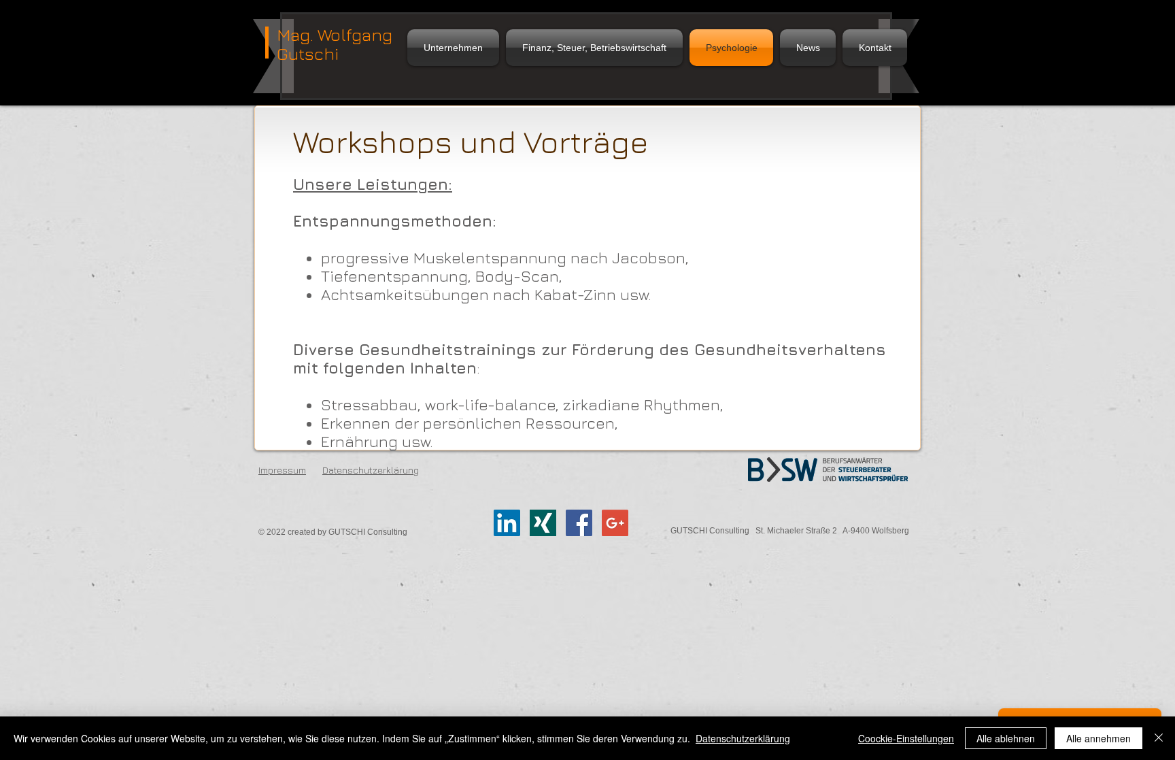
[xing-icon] (543, 523)
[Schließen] (1159, 738)
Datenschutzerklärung (743, 738)
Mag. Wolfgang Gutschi (334, 43)
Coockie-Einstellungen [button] (906, 738)
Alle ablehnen (1005, 738)
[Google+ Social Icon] (615, 523)
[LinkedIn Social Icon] (507, 523)
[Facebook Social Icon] (579, 523)
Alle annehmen (1098, 738)
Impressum (282, 470)
